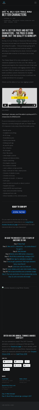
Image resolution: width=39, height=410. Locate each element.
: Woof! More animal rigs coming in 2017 (19, 256)
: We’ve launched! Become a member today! (19, 271)
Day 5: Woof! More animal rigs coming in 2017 (17, 396)
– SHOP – (5, 10)
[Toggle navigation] (35, 2)
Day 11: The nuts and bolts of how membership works (19, 274)
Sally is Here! (23, 379)
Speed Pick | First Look (8, 385)
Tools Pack (5, 379)
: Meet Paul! (19, 244)
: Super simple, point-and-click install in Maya (19, 269)
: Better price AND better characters (19, 254)
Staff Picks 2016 (21, 354)
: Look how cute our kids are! (19, 266)
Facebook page (16, 346)
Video (15, 22)
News (5, 22)
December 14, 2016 (9, 18)
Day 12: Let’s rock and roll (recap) (19, 277)
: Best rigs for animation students (19, 259)
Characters (7, 20)
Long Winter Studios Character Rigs (23, 20)
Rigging (10, 22)
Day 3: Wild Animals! (8, 394)
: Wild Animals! (19, 251)
